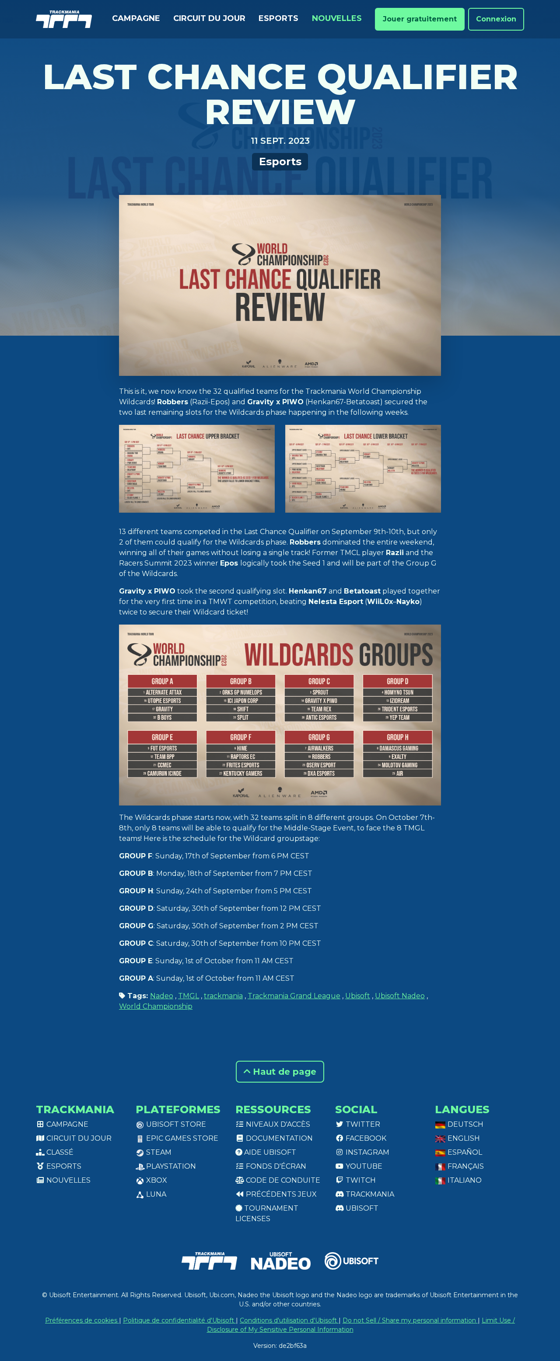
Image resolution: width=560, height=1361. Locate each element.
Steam (158, 1152)
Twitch (360, 1180)
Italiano (464, 1180)
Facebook (365, 1138)
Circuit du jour (209, 18)
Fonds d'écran (275, 1166)
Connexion (496, 19)
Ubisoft (357, 996)
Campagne (136, 18)
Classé (59, 1152)
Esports (278, 18)
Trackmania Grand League (294, 996)
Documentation (278, 1138)
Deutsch (464, 1124)
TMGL (188, 996)
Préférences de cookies (82, 1320)
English (463, 1138)
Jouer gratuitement (420, 19)
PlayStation (170, 1166)
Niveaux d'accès (277, 1124)
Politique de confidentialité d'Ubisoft (179, 1320)
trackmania (223, 996)
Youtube (363, 1166)
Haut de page (283, 1071)
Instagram (366, 1152)
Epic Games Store (181, 1138)
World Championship (155, 1006)
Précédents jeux (280, 1194)
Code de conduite (282, 1180)
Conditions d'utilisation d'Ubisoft (289, 1320)
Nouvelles (337, 18)
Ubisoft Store (175, 1124)
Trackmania (369, 1194)
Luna (155, 1194)
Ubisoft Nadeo (400, 996)
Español (464, 1152)
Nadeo (161, 996)
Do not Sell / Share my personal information (410, 1320)
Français (465, 1166)
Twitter (362, 1124)
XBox (155, 1180)
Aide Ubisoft (269, 1152)
